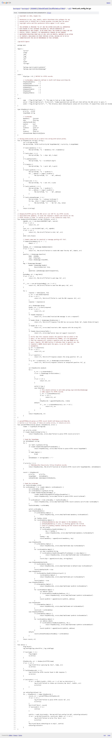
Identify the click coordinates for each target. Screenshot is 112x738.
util (69, 8)
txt (105, 735)
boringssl (16, 8)
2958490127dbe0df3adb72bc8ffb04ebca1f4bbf (47, 8)
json (108, 735)
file (49, 13)
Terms (20, 735)
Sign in (108, 3)
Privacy (15, 735)
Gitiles (10, 735)
